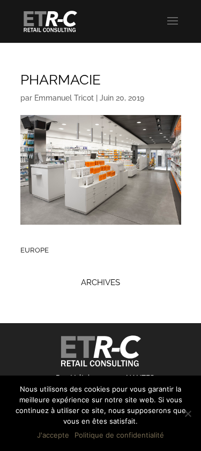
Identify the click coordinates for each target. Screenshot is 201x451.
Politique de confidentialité (119, 435)
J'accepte (53, 435)
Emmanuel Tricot (64, 98)
